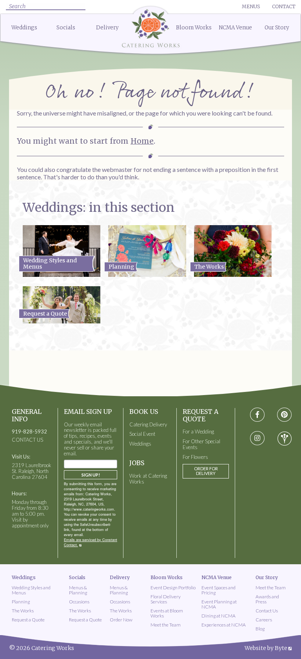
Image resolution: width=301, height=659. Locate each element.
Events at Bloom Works (166, 613)
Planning (21, 601)
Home (142, 141)
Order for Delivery (206, 471)
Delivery (107, 27)
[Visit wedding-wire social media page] (284, 439)
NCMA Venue (235, 27)
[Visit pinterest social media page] (284, 415)
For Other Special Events (201, 444)
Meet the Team (165, 624)
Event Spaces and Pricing (218, 590)
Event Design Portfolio (173, 587)
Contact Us (267, 610)
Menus (251, 6)
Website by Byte (266, 648)
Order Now (121, 619)
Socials (65, 27)
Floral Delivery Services (165, 599)
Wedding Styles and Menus (31, 590)
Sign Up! (91, 474)
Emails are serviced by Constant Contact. (90, 542)
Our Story (277, 27)
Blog (260, 628)
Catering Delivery (148, 425)
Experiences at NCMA (223, 624)
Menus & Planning (78, 590)
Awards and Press (267, 599)
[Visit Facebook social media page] (257, 415)
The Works (23, 610)
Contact (284, 6)
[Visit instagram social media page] (257, 439)
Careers (264, 619)
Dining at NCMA (218, 615)
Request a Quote (28, 619)
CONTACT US (27, 440)
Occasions (79, 601)
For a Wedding (198, 432)
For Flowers (195, 457)
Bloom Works (194, 27)
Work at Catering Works (148, 479)
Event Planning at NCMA (219, 604)
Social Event (142, 434)
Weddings (24, 27)
